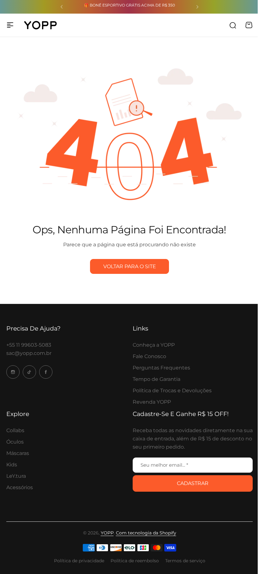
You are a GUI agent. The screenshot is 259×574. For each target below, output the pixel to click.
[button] (61, 7)
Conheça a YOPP (154, 345)
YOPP (107, 533)
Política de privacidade (79, 561)
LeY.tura (16, 476)
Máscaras (17, 453)
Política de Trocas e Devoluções (172, 391)
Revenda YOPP (152, 402)
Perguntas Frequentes (161, 368)
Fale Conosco (149, 356)
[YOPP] (40, 25)
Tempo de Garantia (156, 379)
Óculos (15, 442)
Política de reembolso (135, 561)
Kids (11, 465)
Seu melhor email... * (164, 465)
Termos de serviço (185, 561)
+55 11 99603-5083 (28, 345)
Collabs (15, 430)
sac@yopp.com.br (28, 353)
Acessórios (19, 487)
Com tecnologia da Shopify (146, 533)
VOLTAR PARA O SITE (129, 266)
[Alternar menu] (10, 25)
